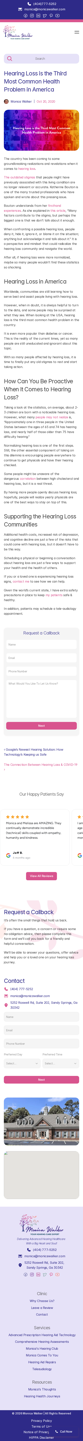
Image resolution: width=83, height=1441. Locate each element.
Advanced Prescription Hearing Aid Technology (42, 1335)
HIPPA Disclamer (41, 1437)
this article (57, 211)
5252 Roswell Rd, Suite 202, (44, 1262)
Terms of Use (41, 1426)
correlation (28, 479)
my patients (54, 595)
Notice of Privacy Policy (41, 1432)
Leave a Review (42, 1308)
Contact (42, 1314)
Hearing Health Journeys (42, 1396)
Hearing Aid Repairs (42, 1362)
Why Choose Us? (42, 1301)
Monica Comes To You (42, 1355)
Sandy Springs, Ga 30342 (44, 1267)
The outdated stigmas (19, 177)
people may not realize (52, 417)
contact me (21, 581)
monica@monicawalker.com (44, 9)
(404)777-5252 (44, 4)
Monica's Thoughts (42, 1389)
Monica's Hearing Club (42, 1348)
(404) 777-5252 (21, 989)
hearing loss (26, 169)
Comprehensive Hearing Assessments (42, 1342)
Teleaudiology (42, 1369)
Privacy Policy (41, 1421)
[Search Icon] (41, 59)
